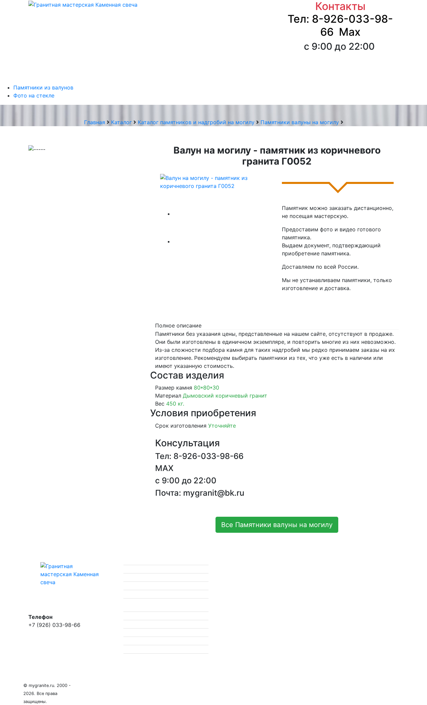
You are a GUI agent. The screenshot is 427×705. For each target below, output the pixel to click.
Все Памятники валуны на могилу (277, 525)
